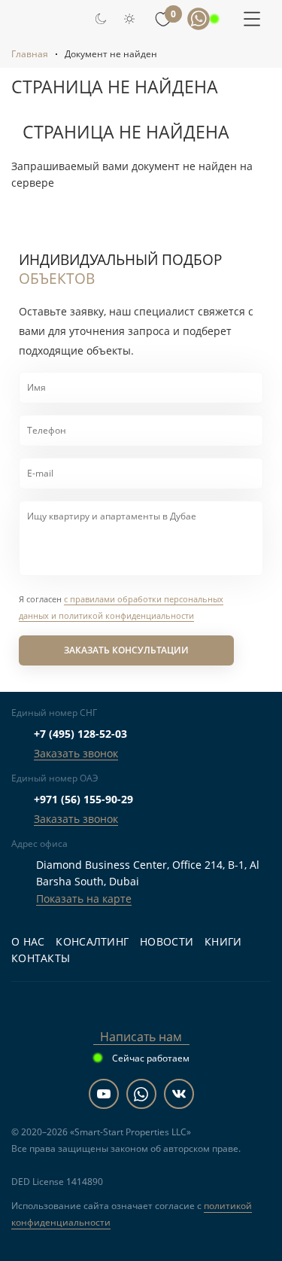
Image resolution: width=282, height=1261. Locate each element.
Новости (166, 941)
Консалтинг (92, 941)
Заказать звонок (76, 753)
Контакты (40, 958)
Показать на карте (84, 898)
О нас (27, 941)
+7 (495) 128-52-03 (80, 733)
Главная (29, 53)
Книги (223, 941)
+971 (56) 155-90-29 (83, 799)
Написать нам (141, 1036)
